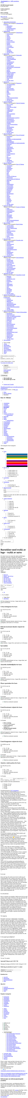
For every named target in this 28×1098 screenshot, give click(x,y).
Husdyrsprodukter (11, 113)
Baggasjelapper (10, 326)
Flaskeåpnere (10, 147)
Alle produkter (7, 340)
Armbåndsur (9, 168)
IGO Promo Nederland (12, 1051)
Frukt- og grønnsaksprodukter (14, 316)
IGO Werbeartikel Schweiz (13, 1047)
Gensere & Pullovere (11, 176)
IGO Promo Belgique (12, 1037)
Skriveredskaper (7, 256)
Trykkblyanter (10, 261)
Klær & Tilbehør (7, 163)
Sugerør (8, 152)
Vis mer (2, 569)
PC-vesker (9, 321)
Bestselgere (19, 387)
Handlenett (9, 333)
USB (8, 79)
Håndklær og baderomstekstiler (14, 139)
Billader (8, 71)
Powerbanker (10, 77)
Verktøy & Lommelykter (9, 294)
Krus (8, 48)
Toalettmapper (10, 252)
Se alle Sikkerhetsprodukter (13, 306)
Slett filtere (6, 598)
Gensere (5, 1016)
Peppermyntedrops (11, 231)
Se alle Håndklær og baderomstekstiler (16, 143)
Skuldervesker (10, 334)
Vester (8, 203)
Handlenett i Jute (10, 318)
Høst (8, 91)
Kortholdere (9, 212)
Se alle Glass (10, 40)
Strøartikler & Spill (8, 273)
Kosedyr (9, 292)
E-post (16, 389)
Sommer (9, 93)
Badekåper (9, 140)
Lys (7, 156)
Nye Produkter (7, 349)
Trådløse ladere (10, 73)
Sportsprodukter (10, 121)
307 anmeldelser (15, 790)
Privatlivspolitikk (8, 1054)
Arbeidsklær (9, 165)
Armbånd (9, 167)
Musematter (9, 215)
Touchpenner (10, 267)
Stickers (8, 288)
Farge (5, 451)
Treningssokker (10, 440)
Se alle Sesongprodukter (12, 97)
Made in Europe (7, 350)
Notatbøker (9, 216)
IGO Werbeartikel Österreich (13, 1033)
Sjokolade (9, 232)
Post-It (8, 219)
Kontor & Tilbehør (8, 205)
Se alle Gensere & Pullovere (13, 179)
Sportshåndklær (10, 141)
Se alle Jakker (10, 185)
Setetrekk (9, 105)
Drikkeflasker (7, 31)
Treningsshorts (10, 439)
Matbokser (9, 149)
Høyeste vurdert (7, 581)
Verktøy (8, 308)
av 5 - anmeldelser (10, 1)
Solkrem (9, 251)
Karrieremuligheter (8, 979)
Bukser (8, 171)
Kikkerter (9, 115)
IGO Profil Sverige (11, 1039)
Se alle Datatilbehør (11, 59)
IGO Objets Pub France (12, 1041)
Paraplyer (9, 116)
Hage (8, 112)
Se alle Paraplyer (10, 120)
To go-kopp (9, 46)
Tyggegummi (10, 233)
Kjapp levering (10, 88)
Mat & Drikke (7, 223)
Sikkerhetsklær (10, 193)
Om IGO (6, 977)
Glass (8, 35)
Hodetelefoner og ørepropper (13, 67)
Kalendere (9, 27)
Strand (8, 125)
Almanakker (9, 26)
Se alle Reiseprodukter (12, 328)
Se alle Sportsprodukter (12, 124)
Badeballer (9, 131)
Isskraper (9, 298)
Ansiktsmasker (10, 241)
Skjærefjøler (9, 151)
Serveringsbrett (10, 227)
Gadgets (8, 60)
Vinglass (9, 38)
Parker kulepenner (11, 265)
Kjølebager (9, 320)
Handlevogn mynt (11, 278)
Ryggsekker (9, 330)
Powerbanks (6, 1012)
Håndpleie (9, 245)
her (8, 1095)
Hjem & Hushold (8, 133)
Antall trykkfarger (8, 498)
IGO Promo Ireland (11, 1044)
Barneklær (9, 169)
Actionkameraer (10, 61)
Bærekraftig (6, 345)
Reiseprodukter (10, 325)
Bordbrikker (9, 136)
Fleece (8, 175)
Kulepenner (9, 264)
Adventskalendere (11, 84)
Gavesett (9, 87)
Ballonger (9, 276)
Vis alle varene (10, 30)
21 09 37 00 (3, 389)
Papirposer (9, 322)
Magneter (9, 157)
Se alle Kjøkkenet (11, 153)
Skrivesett (9, 271)
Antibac (8, 243)
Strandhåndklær (10, 127)
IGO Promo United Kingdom (13, 1048)
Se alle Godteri (10, 235)
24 (1, 589)
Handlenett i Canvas (11, 317)
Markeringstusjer (10, 269)
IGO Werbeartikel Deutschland (14, 1043)
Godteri (8, 229)
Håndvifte (9, 180)
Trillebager (9, 337)
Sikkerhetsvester (10, 305)
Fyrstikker (9, 277)
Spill (8, 286)
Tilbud (5, 344)
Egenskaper (6, 482)
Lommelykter (10, 300)
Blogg (5, 352)
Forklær (8, 137)
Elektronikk (6, 54)
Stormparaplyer (10, 119)
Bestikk (8, 145)
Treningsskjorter (10, 436)
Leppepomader (10, 247)
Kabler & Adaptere (11, 72)
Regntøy (9, 192)
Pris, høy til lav (7, 578)
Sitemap (5, 1058)
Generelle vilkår (7, 1053)
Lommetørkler (10, 248)
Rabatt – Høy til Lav (8, 576)
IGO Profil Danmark (11, 1040)
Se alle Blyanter (10, 263)
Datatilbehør (9, 56)
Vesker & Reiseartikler (9, 310)
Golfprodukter (10, 109)
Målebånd (9, 301)
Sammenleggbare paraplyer (13, 117)
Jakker (8, 183)
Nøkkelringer (10, 285)
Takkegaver (9, 99)
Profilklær (9, 191)
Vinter (8, 96)
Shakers (8, 44)
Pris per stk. (6, 467)
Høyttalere (9, 68)
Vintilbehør (9, 160)
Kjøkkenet (9, 144)
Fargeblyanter (10, 260)
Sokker (8, 197)
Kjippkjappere (10, 187)
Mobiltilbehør (10, 76)
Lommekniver (10, 302)
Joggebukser (9, 437)
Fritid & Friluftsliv (8, 101)
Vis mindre (7, 569)
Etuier (8, 208)
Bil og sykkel (10, 104)
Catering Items (10, 225)
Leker (8, 282)
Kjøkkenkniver (10, 148)
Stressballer (9, 289)
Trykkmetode (7, 529)
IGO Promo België (11, 1036)
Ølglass (8, 39)
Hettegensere (10, 177)
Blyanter (9, 259)
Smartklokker (10, 63)
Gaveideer (9, 85)
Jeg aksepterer (4, 1096)
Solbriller (9, 199)
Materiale (6, 510)
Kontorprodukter (10, 211)
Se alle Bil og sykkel (11, 107)
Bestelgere (6, 348)
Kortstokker (9, 281)
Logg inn (6, 365)
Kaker (8, 236)
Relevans (3, 572)
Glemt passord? (7, 370)
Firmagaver (6, 81)
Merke (5, 517)
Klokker (8, 155)
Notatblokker (10, 217)
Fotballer (9, 123)
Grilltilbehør (9, 111)
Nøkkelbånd (9, 284)
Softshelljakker (10, 184)
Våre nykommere (8, 582)
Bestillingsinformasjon (9, 988)
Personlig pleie (7, 239)
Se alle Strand (10, 129)
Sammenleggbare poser (12, 332)
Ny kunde (6, 371)
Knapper (9, 280)
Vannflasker (9, 51)
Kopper (8, 43)
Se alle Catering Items (12, 228)
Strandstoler (9, 128)
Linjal (8, 213)
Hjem (5, 392)
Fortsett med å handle (9, 384)
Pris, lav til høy (7, 580)
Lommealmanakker (11, 28)
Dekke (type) (7, 523)
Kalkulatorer (9, 209)
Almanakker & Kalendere (10, 22)
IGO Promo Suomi (11, 1045)
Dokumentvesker (11, 314)
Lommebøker (10, 188)
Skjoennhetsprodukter (12, 249)
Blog (5, 981)
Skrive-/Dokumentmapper (13, 220)
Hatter (8, 181)
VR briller (9, 64)
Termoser (9, 50)
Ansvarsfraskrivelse (8, 1056)
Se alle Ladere (10, 75)
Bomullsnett (9, 313)
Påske (8, 92)
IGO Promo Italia (11, 1035)
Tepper (8, 159)
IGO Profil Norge (7, 1032)
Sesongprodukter (11, 89)
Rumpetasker (10, 329)
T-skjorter (9, 201)
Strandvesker (10, 336)
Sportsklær (9, 200)
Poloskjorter (9, 189)
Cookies (5, 1057)
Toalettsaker (9, 253)
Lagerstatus (6, 477)
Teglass (8, 36)
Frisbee (8, 108)
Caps (8, 172)
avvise (16, 1090)
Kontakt (5, 989)
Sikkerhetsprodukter (11, 304)
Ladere (8, 69)
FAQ (5, 353)
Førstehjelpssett (10, 244)
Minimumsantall (7, 487)
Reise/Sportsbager (11, 324)
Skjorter (8, 196)
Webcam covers (10, 58)
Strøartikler (9, 290)
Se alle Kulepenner (11, 268)
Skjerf (8, 195)
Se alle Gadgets (10, 65)
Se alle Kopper (10, 47)
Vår (7, 95)
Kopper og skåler (11, 42)
